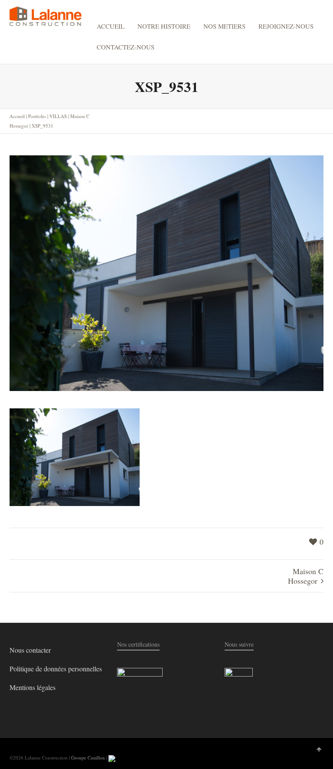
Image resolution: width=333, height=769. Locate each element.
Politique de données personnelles (56, 668)
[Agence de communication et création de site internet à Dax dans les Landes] (111, 757)
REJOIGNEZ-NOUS (285, 26)
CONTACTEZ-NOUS (125, 47)
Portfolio (37, 116)
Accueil (17, 116)
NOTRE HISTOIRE (163, 26)
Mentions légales (33, 687)
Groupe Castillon (88, 757)
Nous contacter (30, 649)
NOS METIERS (224, 26)
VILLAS (58, 116)
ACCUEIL (110, 26)
